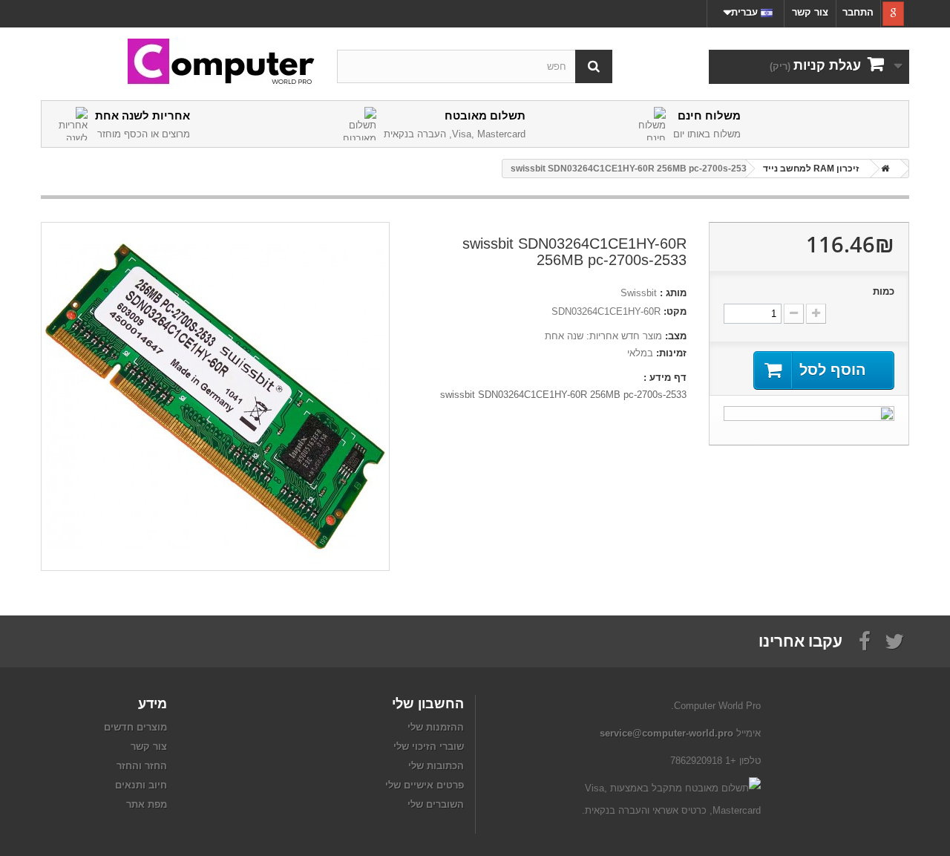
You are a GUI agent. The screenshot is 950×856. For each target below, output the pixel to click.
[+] (816, 314)
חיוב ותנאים (141, 785)
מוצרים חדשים (135, 727)
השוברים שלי (435, 804)
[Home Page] (882, 168)
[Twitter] (894, 640)
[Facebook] (865, 640)
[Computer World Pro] (178, 63)
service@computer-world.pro (666, 733)
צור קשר (810, 12)
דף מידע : (665, 377)
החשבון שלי (428, 703)
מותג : (673, 292)
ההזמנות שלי (435, 727)
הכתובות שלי (436, 765)
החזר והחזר (142, 765)
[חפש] (593, 66)
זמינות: (671, 353)
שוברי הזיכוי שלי (428, 746)
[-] (794, 314)
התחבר (858, 12)
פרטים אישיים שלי (424, 785)
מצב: (676, 336)
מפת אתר (146, 804)
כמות (883, 291)
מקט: (675, 311)
